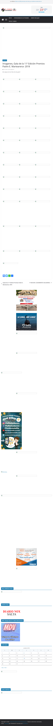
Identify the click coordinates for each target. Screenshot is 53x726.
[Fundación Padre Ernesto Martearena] (2, 19)
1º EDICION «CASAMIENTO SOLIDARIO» (39, 282)
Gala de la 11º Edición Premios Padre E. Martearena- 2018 (13, 283)
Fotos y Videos (12, 21)
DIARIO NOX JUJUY (35, 18)
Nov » (5, 667)
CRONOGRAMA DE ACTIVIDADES (21, 18)
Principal (4, 60)
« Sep (2, 667)
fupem (13, 69)
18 (24, 658)
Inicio (10, 18)
